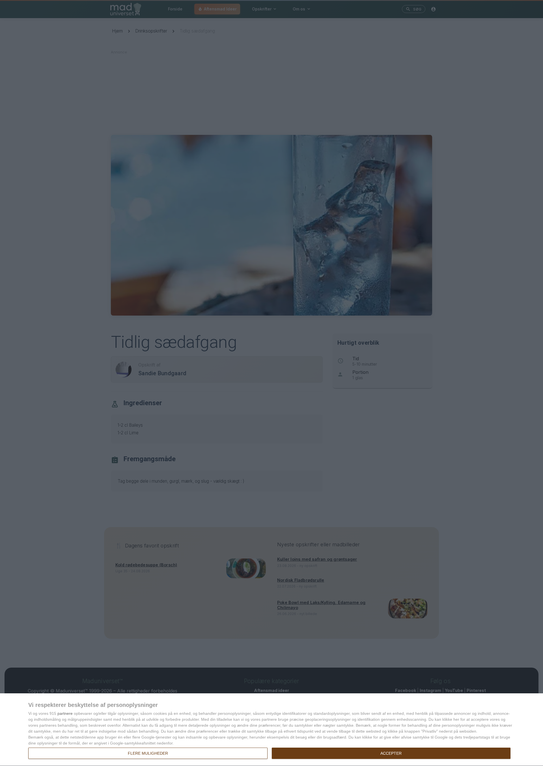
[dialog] (271, 730)
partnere (65, 713)
